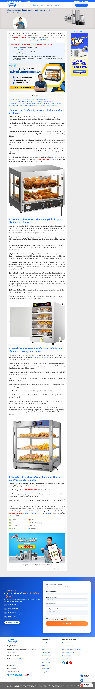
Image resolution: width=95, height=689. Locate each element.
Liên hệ (57, 5)
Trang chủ (9, 12)
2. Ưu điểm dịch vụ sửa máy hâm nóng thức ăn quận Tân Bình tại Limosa (31, 101)
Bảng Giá (49, 5)
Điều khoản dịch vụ (67, 642)
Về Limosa (35, 5)
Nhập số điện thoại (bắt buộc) (52, 597)
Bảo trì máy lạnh (46, 652)
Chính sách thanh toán (68, 652)
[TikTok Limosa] (67, 662)
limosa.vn (14, 665)
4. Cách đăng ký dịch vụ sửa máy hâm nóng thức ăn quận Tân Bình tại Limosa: (32, 105)
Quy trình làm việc (67, 659)
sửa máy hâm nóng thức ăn (40, 357)
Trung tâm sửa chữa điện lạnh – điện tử (37, 513)
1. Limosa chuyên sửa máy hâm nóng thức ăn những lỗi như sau (28, 99)
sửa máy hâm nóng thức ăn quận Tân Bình (32, 40)
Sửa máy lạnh (45, 642)
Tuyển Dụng (85, 1)
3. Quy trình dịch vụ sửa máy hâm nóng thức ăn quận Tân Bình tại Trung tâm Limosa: (35, 103)
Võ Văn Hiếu (22, 658)
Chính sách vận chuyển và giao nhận (71, 649)
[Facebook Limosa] (63, 662)
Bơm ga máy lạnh (46, 649)
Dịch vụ (42, 5)
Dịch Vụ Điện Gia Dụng (18, 12)
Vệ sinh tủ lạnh (45, 668)
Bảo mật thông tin (66, 655)
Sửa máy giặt (45, 659)
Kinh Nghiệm (77, 1)
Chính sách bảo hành (67, 646)
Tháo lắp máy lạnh (46, 655)
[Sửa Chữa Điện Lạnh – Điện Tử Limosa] (18, 5)
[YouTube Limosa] (70, 662)
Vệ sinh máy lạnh (46, 646)
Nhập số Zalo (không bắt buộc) (52, 603)
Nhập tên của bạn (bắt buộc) (51, 591)
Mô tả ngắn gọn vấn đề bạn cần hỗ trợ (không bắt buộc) (57, 608)
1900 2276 (14, 652)
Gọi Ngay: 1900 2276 (13, 622)
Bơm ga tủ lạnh (45, 672)
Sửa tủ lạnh (45, 665)
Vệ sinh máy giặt (46, 662)
